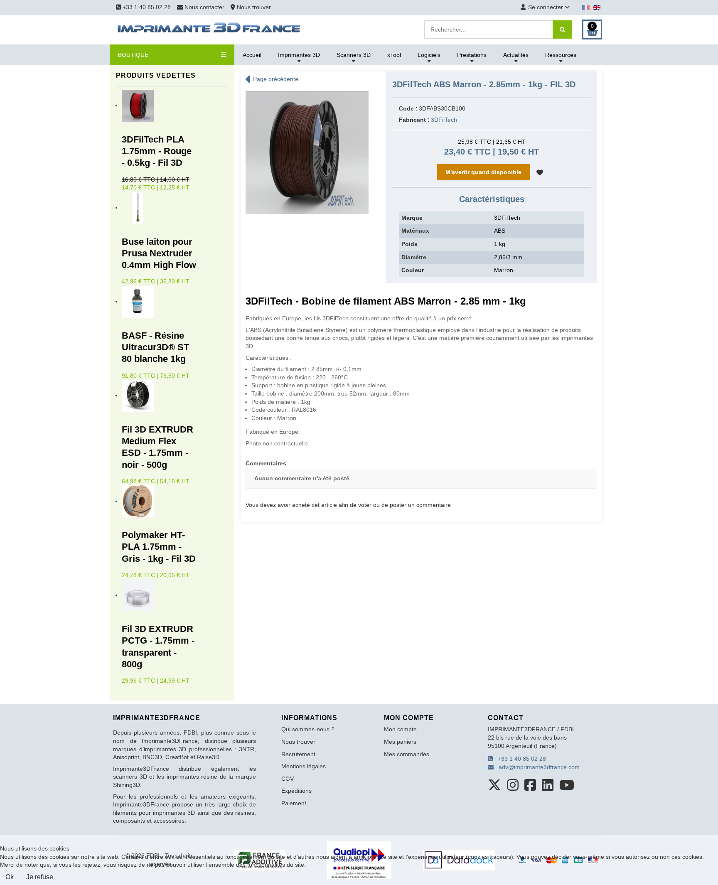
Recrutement (298, 754)
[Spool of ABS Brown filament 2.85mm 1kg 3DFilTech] (307, 152)
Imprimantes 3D (299, 55)
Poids (409, 244)
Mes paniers (400, 741)
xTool (394, 55)
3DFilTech (444, 119)
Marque (412, 217)
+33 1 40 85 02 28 (146, 7)
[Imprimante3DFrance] (209, 29)
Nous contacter (204, 7)
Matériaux (415, 230)
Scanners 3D (354, 55)
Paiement (293, 803)
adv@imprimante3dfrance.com (537, 767)
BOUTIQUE (133, 55)
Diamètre (413, 257)
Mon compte (400, 729)
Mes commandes (406, 754)
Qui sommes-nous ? (307, 729)
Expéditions (296, 790)
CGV (287, 778)
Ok (9, 876)
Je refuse (39, 876)
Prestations (472, 55)
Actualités (516, 55)
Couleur (412, 270)
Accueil (252, 55)
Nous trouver (253, 7)
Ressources (560, 55)
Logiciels (429, 55)
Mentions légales (303, 766)
